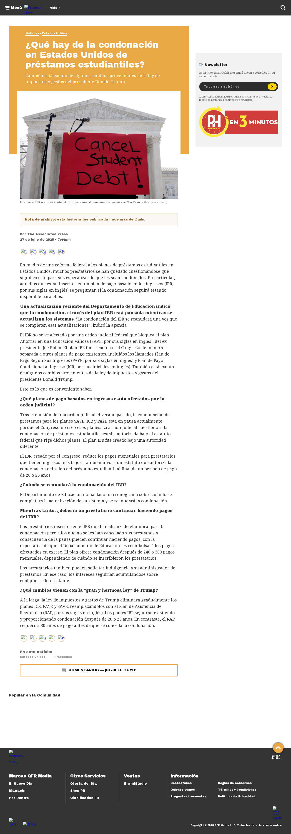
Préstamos (63, 657)
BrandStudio (135, 783)
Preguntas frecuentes (188, 796)
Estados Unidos (54, 33)
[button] (33, 252)
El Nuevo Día (21, 783)
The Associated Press (47, 234)
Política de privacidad (259, 96)
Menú (16, 8)
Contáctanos (181, 783)
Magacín (17, 790)
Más (53, 8)
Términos (238, 96)
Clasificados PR (84, 798)
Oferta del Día (83, 783)
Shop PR (77, 790)
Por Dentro (19, 798)
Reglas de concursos (235, 783)
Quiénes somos (183, 789)
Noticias (32, 33)
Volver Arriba (275, 757)
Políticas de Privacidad (236, 796)
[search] (283, 7)
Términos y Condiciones (237, 789)
